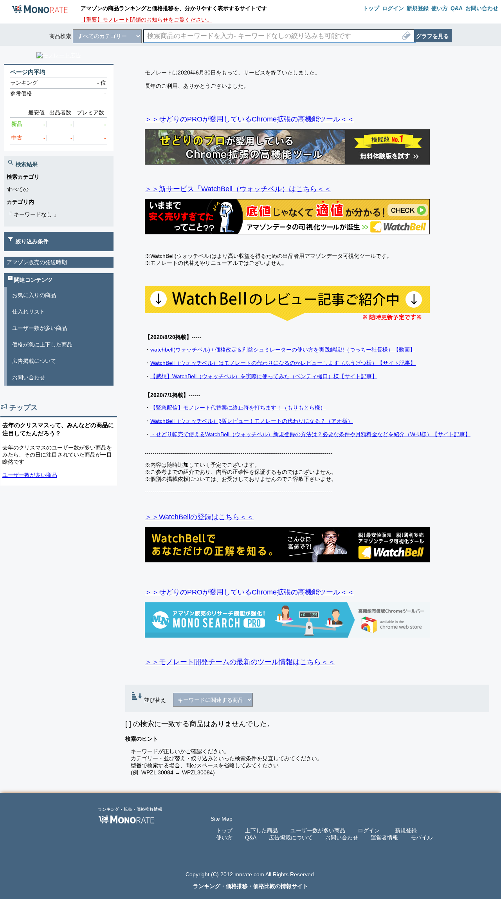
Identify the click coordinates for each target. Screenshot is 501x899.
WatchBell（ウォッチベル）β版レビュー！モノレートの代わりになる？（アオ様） (251, 421)
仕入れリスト (28, 311)
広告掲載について (34, 361)
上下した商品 (261, 830)
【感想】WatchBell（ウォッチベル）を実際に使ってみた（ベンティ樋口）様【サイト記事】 (263, 376)
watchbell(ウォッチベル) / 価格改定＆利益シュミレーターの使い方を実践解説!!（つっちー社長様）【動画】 (282, 349)
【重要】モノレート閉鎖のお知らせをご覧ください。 (146, 19)
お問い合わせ (28, 377)
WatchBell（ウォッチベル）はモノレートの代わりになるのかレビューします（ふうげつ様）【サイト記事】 (283, 363)
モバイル (422, 837)
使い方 (224, 837)
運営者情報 (384, 837)
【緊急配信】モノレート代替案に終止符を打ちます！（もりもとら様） (238, 407)
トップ (224, 830)
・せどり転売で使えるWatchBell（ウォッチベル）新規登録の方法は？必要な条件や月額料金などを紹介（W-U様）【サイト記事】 (310, 434)
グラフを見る (432, 36)
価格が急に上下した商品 (42, 344)
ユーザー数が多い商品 (39, 328)
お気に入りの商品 (34, 295)
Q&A (250, 837)
